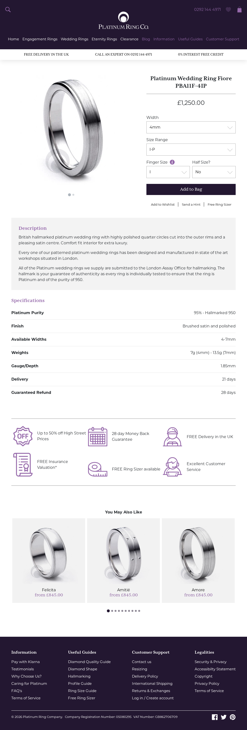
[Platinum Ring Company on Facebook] (215, 716)
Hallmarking (79, 676)
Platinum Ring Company (42, 717)
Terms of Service (26, 698)
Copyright (204, 676)
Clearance (129, 39)
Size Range (157, 139)
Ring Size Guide (82, 690)
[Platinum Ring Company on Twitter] (224, 716)
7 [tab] (129, 611)
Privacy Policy (207, 683)
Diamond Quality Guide (89, 661)
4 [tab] (119, 611)
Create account (160, 698)
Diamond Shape (82, 669)
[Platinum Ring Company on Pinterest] (233, 716)
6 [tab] (126, 611)
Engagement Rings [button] (39, 39)
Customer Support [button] (222, 39)
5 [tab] (122, 611)
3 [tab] (116, 611)
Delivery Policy (145, 676)
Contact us (141, 661)
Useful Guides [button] (190, 39)
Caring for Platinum (29, 683)
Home (13, 39)
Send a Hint (191, 204)
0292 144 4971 (207, 9)
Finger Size (157, 162)
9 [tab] (136, 611)
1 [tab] (69, 194)
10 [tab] (139, 611)
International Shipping (152, 683)
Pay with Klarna (25, 661)
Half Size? (201, 162)
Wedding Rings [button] (74, 39)
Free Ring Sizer (219, 204)
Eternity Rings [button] (104, 39)
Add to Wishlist (163, 204)
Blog (146, 39)
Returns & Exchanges (151, 690)
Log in (137, 698)
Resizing (139, 669)
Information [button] (164, 39)
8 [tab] (132, 611)
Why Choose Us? (26, 676)
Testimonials (22, 669)
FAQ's (16, 690)
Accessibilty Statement (215, 669)
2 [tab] (73, 195)
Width (152, 117)
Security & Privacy (210, 661)
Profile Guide (80, 683)
